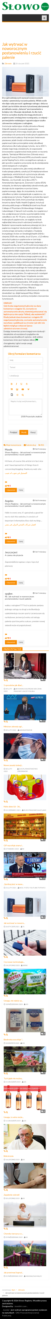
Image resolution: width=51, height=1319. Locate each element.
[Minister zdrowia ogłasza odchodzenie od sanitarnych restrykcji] (25, 707)
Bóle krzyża (8, 1156)
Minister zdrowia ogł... (13, 726)
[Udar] (27, 384)
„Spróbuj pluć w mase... (14, 884)
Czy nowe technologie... (14, 962)
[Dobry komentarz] (6, 485)
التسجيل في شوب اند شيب (16, 473)
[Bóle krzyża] (25, 1136)
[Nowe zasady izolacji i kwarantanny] (25, 746)
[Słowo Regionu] (25, 6)
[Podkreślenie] (21, 384)
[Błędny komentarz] (8, 485)
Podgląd (13, 432)
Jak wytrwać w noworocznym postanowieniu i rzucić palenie (21, 51)
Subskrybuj (31, 445)
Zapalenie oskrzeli (11, 1195)
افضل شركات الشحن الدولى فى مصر (20, 524)
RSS (42, 445)
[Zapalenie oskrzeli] (25, 1175)
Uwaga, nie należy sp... (13, 1000)
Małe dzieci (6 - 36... (12, 806)
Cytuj (21, 490)
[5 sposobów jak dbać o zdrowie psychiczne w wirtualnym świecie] (25, 666)
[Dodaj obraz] (17, 389)
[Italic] (16, 384)
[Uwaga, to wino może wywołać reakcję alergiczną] (25, 1098)
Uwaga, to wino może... (14, 1117)
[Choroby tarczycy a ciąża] (25, 1214)
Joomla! (6, 1310)
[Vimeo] (28, 389)
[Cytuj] (11, 389)
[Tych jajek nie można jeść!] (25, 1059)
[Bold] (11, 384)
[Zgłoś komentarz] (6, 482)
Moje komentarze (14, 445)
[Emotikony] (17, 394)
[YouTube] (23, 389)
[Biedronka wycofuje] (25, 1020)
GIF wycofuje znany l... (13, 845)
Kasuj (32, 432)
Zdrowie (21, 1290)
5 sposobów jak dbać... (13, 685)
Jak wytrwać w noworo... (14, 923)
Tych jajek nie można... (13, 1078)
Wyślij (23, 432)
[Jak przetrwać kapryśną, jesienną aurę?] (25, 1253)
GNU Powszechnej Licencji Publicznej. (20, 1314)
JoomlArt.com (20, 1306)
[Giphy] (12, 394)
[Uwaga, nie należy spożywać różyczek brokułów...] (25, 981)
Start (13, 1290)
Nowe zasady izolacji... (13, 765)
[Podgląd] (23, 394)
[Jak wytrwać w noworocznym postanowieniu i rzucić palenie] (25, 903)
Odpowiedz (11, 490)
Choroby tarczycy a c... (13, 1233)
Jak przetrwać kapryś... (13, 1272)
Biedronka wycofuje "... (13, 1039)
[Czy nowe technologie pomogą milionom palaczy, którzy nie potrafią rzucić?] (25, 942)
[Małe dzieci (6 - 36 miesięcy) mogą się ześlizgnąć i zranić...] (25, 787)
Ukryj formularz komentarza (24, 353)
